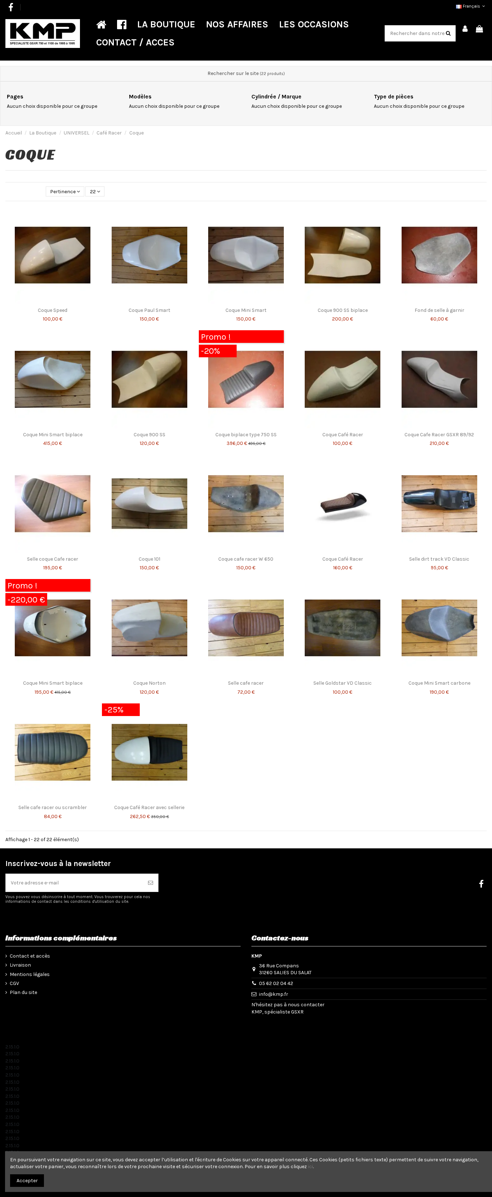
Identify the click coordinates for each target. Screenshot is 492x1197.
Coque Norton (149, 683)
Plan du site (23, 992)
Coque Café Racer (342, 435)
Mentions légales (30, 974)
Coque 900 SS (149, 435)
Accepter (27, 1181)
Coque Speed (52, 310)
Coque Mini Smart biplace (52, 435)
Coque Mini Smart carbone (439, 683)
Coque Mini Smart (246, 310)
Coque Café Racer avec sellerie (149, 807)
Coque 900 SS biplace (343, 310)
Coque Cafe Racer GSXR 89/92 (439, 435)
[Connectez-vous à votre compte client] (465, 29)
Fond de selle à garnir (439, 310)
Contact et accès (30, 956)
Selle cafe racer (246, 683)
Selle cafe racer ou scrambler (52, 807)
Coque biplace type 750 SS (246, 435)
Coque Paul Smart (149, 310)
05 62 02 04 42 (276, 983)
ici (310, 1166)
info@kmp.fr (273, 994)
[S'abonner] (150, 883)
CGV (14, 983)
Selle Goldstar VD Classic (342, 683)
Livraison (20, 965)
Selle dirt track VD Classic (439, 559)
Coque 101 (149, 559)
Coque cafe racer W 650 (245, 559)
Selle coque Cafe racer (52, 559)
